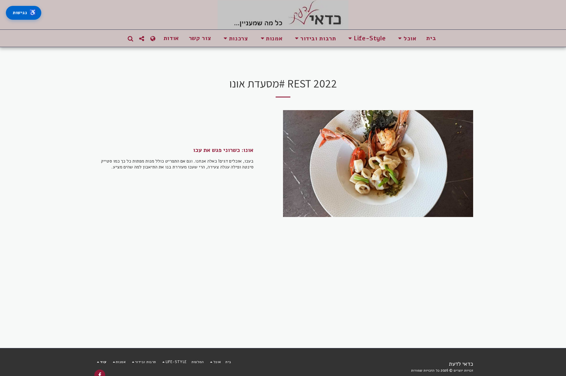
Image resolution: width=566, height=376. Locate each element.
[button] (406, 38)
